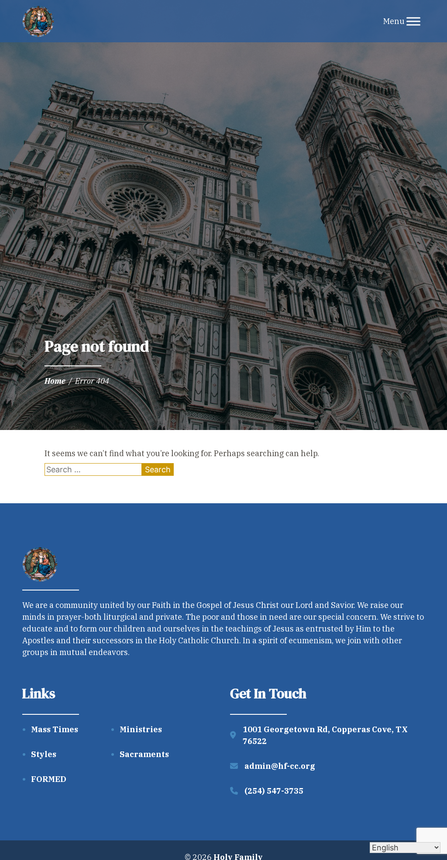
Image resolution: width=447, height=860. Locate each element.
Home (55, 381)
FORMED (48, 779)
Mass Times (54, 729)
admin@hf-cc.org (279, 766)
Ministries (141, 729)
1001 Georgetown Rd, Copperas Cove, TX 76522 (325, 735)
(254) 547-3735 (273, 791)
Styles (43, 754)
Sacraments (144, 754)
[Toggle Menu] (413, 21)
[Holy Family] (38, 21)
